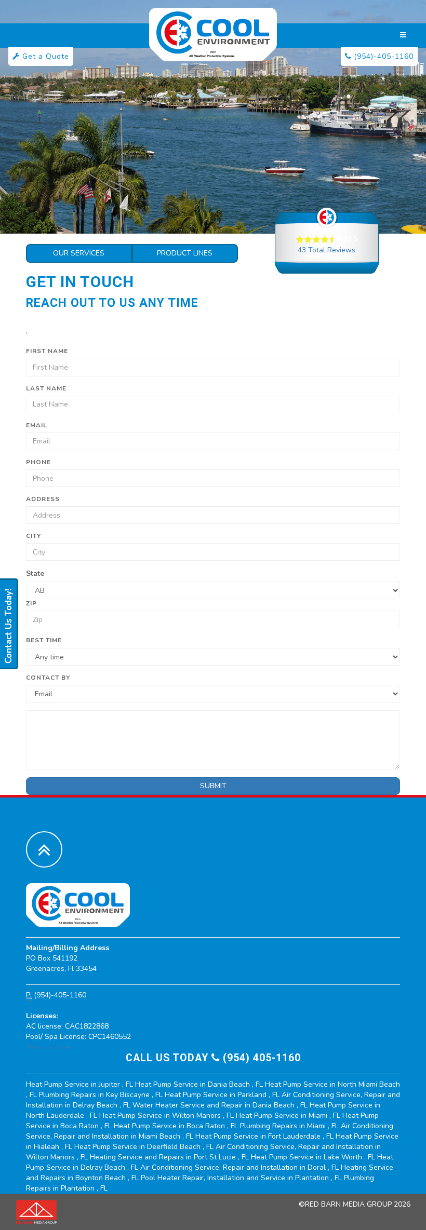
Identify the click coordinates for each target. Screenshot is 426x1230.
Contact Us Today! (9, 626)
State (35, 573)
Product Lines (184, 253)
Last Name (46, 388)
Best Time (44, 640)
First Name (47, 351)
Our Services (78, 253)
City (33, 536)
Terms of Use (48, 1047)
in (79, 1084)
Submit (213, 786)
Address (43, 499)
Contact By (48, 677)
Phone (38, 462)
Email (36, 425)
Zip (31, 603)
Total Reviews (326, 250)
